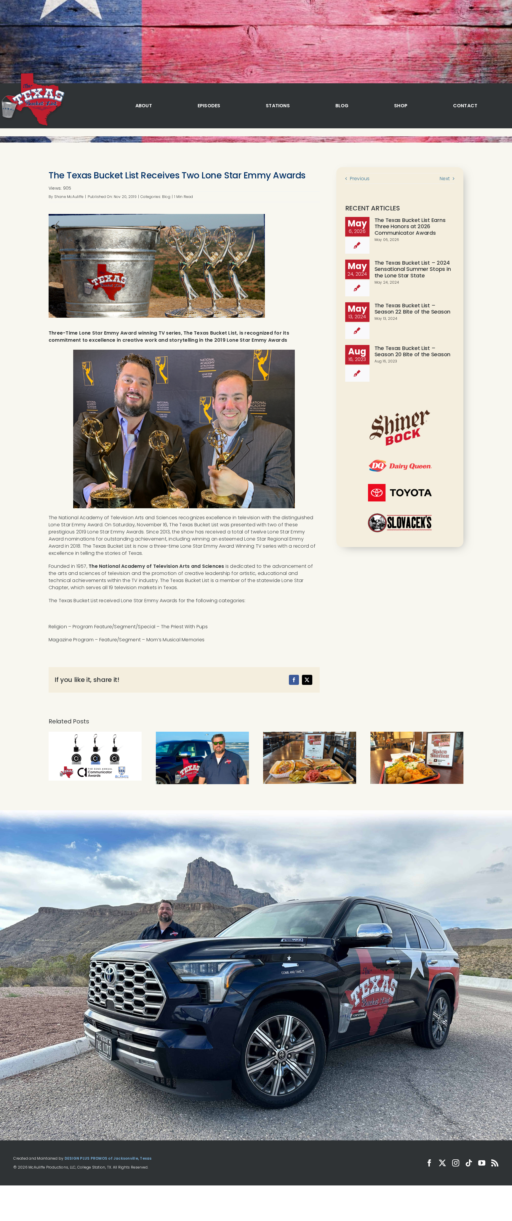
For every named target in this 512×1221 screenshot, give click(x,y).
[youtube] (481, 1162)
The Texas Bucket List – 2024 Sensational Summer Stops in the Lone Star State (413, 269)
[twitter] (442, 1162)
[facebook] (429, 1162)
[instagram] (455, 1162)
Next (445, 178)
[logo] (32, 73)
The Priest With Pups (184, 626)
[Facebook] (293, 679)
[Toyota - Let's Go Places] (400, 486)
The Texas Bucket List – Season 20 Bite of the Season (412, 351)
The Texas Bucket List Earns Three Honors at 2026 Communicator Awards (410, 226)
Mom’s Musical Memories (175, 639)
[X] (306, 679)
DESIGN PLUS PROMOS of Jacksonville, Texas (108, 1158)
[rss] (494, 1162)
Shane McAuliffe (69, 196)
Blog (166, 196)
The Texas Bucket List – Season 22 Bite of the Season (412, 309)
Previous (360, 178)
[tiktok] (468, 1162)
